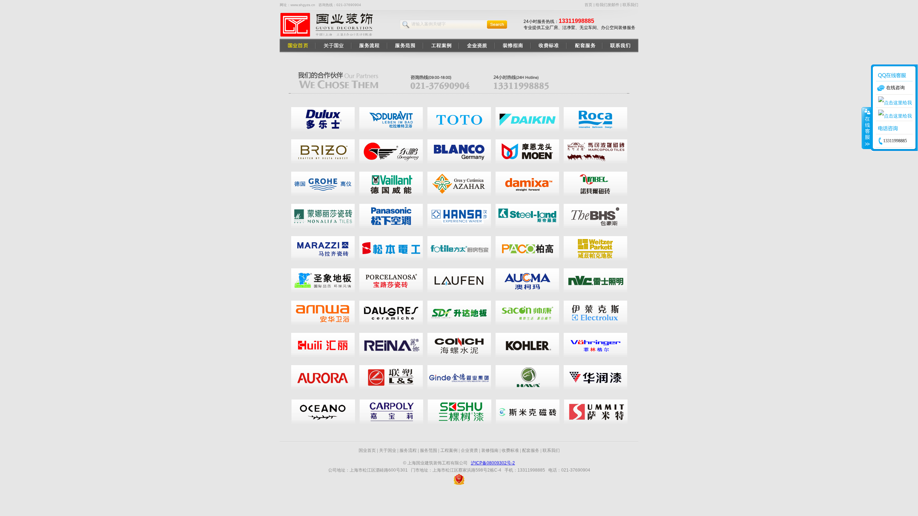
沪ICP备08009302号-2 (493, 462)
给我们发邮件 (607, 5)
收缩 (867, 128)
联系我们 (630, 5)
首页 (588, 5)
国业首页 (367, 450)
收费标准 (510, 450)
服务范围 (428, 450)
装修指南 (489, 450)
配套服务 (530, 450)
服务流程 (408, 450)
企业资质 (469, 450)
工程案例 (449, 450)
